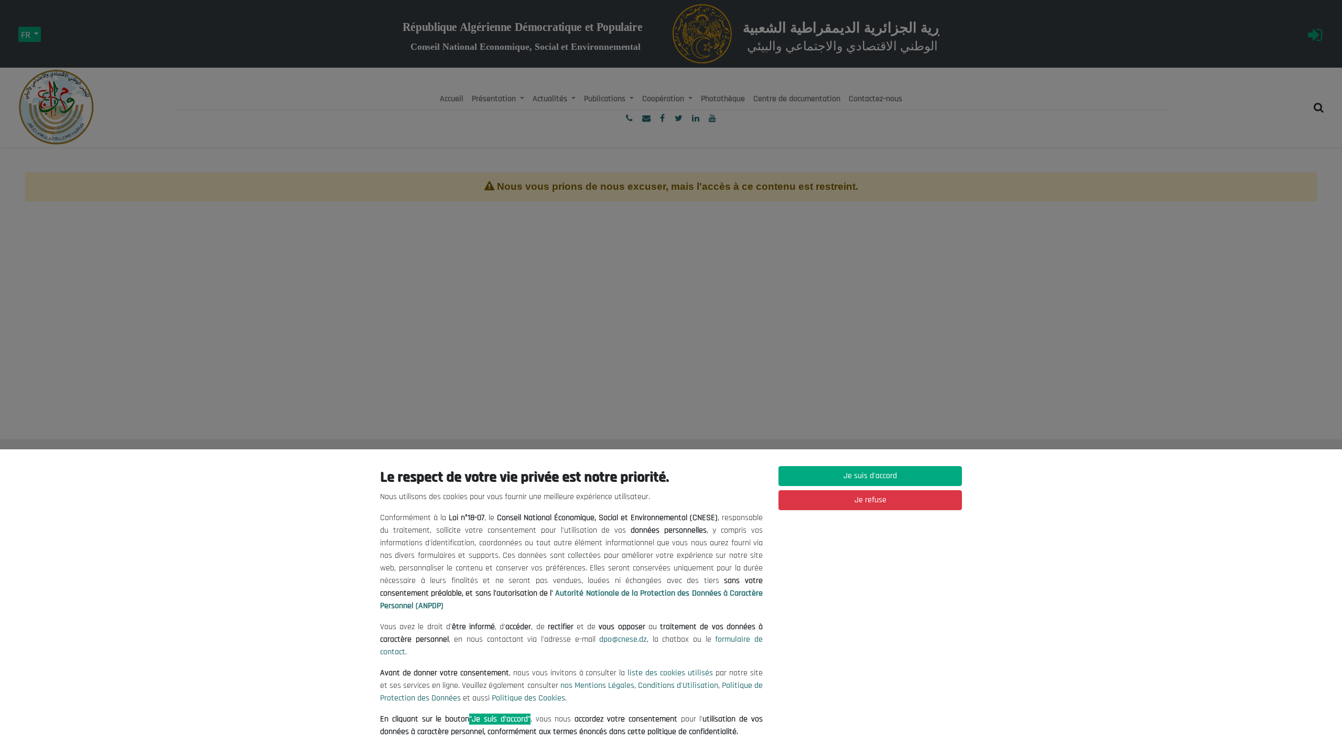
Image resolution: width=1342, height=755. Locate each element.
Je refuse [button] (870, 499)
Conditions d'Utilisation (678, 685)
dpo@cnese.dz (623, 639)
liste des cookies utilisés (670, 672)
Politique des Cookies (528, 698)
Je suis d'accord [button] (870, 475)
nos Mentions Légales (597, 685)
